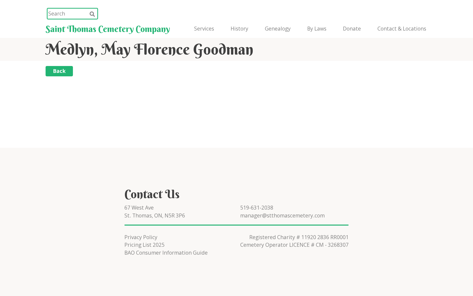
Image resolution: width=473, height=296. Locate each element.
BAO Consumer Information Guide (166, 252)
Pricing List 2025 (144, 244)
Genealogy (278, 28)
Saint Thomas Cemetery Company (108, 28)
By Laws (316, 28)
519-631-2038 (256, 207)
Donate (352, 28)
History (239, 28)
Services (204, 28)
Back (59, 70)
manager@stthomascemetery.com (282, 215)
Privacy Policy (140, 237)
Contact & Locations (401, 28)
